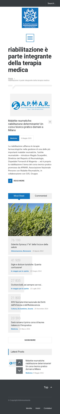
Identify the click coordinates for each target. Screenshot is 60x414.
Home (10, 78)
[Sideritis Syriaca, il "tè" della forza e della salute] (30, 219)
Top (46, 387)
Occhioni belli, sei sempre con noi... (26, 285)
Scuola (30, 309)
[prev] (19, 362)
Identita (29, 408)
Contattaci (48, 408)
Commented (41, 195)
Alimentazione (16, 251)
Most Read (19, 195)
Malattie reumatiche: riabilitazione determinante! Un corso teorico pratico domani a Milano (25, 125)
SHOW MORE (30, 340)
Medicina (13, 138)
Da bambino (22, 309)
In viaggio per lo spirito (20, 271)
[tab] (19, 197)
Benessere (27, 251)
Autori (38, 408)
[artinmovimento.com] (30, 24)
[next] (19, 370)
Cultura (14, 309)
